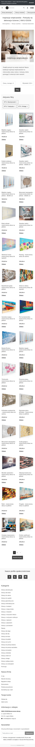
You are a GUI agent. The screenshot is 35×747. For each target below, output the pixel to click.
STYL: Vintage (23, 106)
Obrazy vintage (5, 658)
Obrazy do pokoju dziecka (8, 644)
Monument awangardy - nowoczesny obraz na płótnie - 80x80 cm (26, 194)
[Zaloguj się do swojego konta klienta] (27, 8)
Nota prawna (4, 684)
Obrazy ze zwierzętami (7, 664)
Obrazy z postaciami (7, 625)
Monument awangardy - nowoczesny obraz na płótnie (9, 443)
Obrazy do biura (5, 636)
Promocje (3, 666)
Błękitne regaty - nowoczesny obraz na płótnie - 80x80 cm (8, 194)
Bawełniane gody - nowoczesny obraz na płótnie (8, 287)
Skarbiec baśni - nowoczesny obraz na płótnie (25, 131)
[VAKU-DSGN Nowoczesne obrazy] (9, 7)
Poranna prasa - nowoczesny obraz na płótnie (25, 381)
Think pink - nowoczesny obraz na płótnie (8, 381)
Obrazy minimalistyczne (7, 603)
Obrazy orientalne (6, 653)
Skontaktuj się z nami (7, 689)
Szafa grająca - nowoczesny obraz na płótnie (25, 443)
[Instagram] (25, 577)
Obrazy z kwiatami (19, 12)
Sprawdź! (31, 2)
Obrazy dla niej (5, 633)
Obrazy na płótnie (16, 23)
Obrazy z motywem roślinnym (9, 617)
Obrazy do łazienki (6, 650)
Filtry (17, 90)
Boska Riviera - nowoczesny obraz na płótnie (8, 350)
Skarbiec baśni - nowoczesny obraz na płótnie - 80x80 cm (25, 163)
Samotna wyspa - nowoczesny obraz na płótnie (8, 318)
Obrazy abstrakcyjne (7, 12)
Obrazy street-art (6, 655)
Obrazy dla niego (5, 631)
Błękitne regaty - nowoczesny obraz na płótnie (8, 131)
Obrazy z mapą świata (7, 609)
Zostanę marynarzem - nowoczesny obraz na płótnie (8, 536)
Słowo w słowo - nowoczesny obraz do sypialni (25, 287)
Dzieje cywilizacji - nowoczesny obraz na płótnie (25, 536)
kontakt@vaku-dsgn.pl (8, 718)
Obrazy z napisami (6, 620)
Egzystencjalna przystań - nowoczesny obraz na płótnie (26, 412)
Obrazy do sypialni (6, 598)
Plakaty (3, 628)
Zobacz (4, 139)
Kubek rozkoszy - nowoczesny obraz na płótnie (8, 163)
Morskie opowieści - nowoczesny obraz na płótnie (8, 474)
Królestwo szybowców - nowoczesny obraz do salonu (9, 412)
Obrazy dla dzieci (6, 592)
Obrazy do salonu (6, 595)
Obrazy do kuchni (6, 642)
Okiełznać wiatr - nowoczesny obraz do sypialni (8, 256)
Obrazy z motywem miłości (8, 614)
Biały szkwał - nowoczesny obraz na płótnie (8, 225)
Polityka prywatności (7, 687)
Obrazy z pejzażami (6, 622)
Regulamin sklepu (6, 681)
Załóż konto (4, 702)
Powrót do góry (17, 557)
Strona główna (6, 23)
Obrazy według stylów (7, 661)
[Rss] (15, 577)
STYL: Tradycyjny (9, 106)
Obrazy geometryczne (7, 601)
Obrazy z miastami (6, 611)
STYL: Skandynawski (10, 102)
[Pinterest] (20, 577)
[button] (32, 8)
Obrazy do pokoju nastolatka (9, 647)
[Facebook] (9, 577)
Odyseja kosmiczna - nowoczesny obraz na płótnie (25, 474)
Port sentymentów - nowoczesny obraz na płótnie (25, 318)
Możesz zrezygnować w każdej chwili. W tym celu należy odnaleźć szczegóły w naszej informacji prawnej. (18, 738)
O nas (2, 676)
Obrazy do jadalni (6, 639)
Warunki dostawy (6, 679)
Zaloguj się (4, 699)
